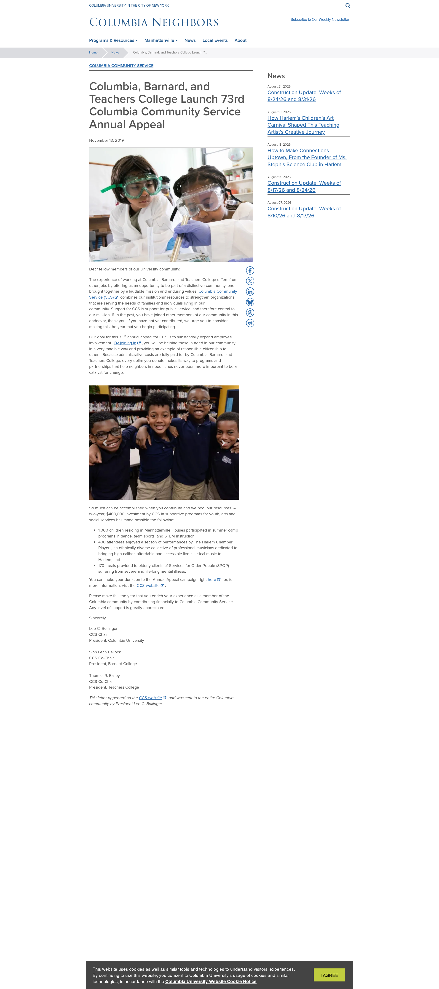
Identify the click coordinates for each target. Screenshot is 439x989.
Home (93, 52)
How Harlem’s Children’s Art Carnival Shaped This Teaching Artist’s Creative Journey (304, 125)
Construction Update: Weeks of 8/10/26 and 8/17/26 (304, 212)
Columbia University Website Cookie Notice (211, 981)
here (212, 580)
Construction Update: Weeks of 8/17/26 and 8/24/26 (304, 186)
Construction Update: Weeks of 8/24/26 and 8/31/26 (304, 95)
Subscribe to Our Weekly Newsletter (320, 19)
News (115, 52)
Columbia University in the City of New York (129, 5)
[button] (105, 442)
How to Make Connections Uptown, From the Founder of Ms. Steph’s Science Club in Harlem (307, 157)
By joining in (125, 343)
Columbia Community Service (121, 66)
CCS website (148, 585)
